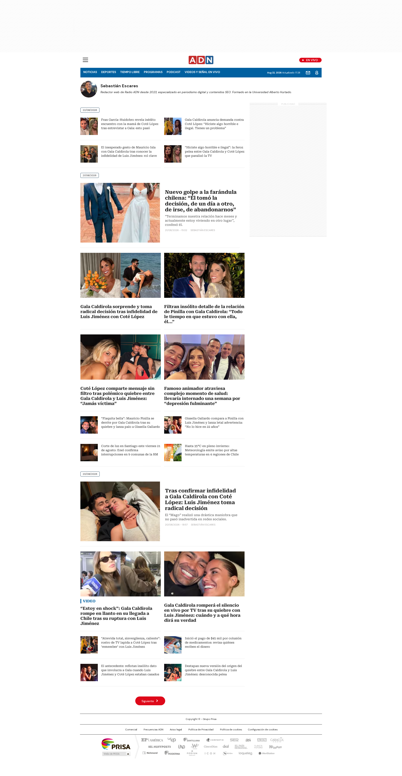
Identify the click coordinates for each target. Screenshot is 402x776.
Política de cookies (231, 729)
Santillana (189, 740)
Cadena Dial (224, 746)
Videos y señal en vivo (202, 72)
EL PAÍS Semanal (239, 746)
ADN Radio (201, 60)
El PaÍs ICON (208, 752)
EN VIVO (312, 60)
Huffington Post (158, 746)
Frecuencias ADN (153, 729)
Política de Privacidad (201, 729)
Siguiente (148, 701)
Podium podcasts (190, 752)
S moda (226, 752)
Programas (153, 72)
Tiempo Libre (130, 72)
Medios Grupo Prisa (116, 753)
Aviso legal (176, 729)
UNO (180, 746)
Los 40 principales (170, 740)
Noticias (90, 72)
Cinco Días (209, 746)
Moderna (171, 752)
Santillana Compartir (212, 740)
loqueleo (245, 752)
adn (261, 740)
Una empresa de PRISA (116, 744)
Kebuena (275, 746)
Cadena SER (233, 740)
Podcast (173, 72)
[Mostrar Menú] (85, 60)
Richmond (150, 752)
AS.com (247, 740)
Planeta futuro (257, 746)
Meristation (265, 752)
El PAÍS (151, 740)
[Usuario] (317, 72)
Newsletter (308, 72)
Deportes (108, 72)
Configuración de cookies (263, 729)
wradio (193, 746)
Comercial (131, 729)
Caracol (276, 740)
